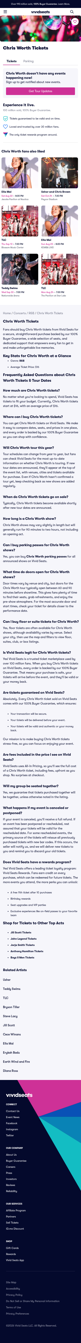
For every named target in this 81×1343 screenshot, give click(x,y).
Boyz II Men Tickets (22, 957)
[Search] (72, 12)
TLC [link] (5, 998)
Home (7, 313)
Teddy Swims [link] (11, 989)
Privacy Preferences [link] (17, 1313)
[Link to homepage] (40, 12)
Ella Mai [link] (8, 1043)
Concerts (20, 313)
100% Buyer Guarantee (45, 4)
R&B (31, 313)
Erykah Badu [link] (11, 1052)
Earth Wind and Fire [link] (16, 1061)
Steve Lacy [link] (10, 1016)
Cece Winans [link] (12, 1034)
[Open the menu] (5, 11)
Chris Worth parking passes (46, 556)
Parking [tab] (28, 61)
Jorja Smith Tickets (23, 944)
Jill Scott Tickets (21, 932)
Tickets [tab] (12, 61)
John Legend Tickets (24, 938)
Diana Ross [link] (10, 1071)
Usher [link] (7, 980)
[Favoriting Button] (75, 21)
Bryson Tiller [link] (11, 1007)
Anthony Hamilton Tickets (27, 951)
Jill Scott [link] (9, 1025)
